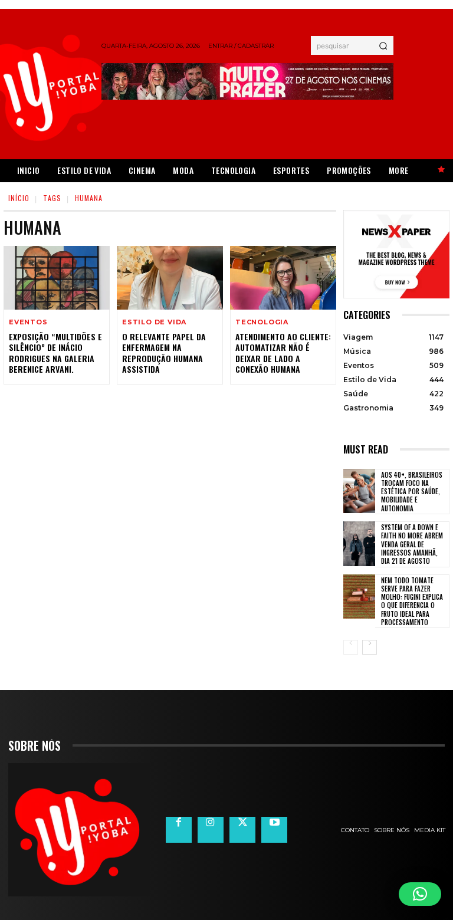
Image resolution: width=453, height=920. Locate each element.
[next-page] (369, 647)
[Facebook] (179, 830)
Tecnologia (261, 322)
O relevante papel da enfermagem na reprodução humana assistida (164, 352)
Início (18, 198)
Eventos (28, 322)
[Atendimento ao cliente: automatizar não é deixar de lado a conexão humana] (283, 278)
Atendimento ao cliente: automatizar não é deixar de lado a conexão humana (283, 352)
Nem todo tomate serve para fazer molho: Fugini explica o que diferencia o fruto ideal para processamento (412, 601)
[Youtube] (274, 830)
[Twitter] (242, 830)
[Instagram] (211, 830)
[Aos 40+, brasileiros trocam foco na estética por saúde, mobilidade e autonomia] (359, 491)
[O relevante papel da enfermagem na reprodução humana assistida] (170, 278)
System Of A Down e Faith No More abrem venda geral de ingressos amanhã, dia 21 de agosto (412, 544)
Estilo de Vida (154, 322)
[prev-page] (350, 647)
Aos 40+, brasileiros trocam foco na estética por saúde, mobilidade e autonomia (411, 491)
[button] (420, 894)
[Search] (383, 45)
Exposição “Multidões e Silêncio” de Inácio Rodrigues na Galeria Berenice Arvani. (55, 352)
